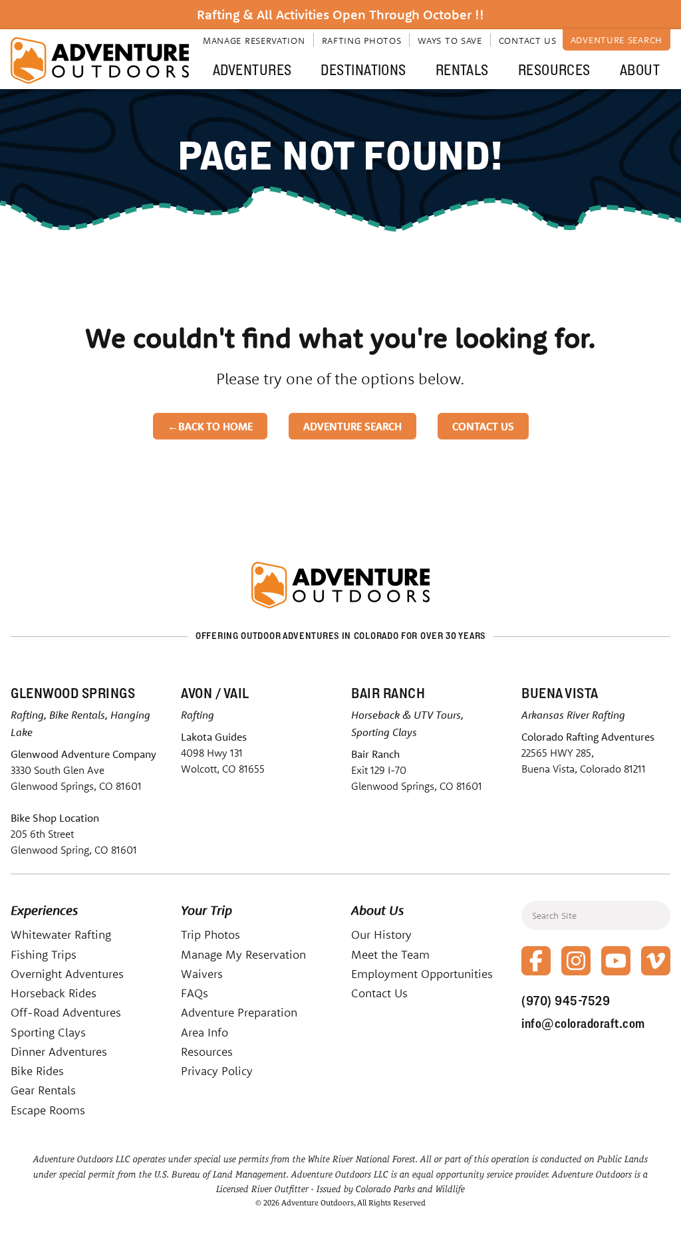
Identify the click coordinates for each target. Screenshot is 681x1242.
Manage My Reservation (243, 954)
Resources (554, 70)
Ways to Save (449, 41)
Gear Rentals (43, 1090)
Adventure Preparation (239, 1012)
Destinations (363, 70)
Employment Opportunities (422, 973)
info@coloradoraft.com (583, 1023)
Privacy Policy (217, 1070)
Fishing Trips (43, 954)
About (640, 70)
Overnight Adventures (67, 973)
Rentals (462, 70)
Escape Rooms (48, 1110)
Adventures (252, 70)
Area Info (204, 1032)
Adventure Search (616, 40)
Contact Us (528, 41)
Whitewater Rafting (61, 934)
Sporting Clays (48, 1032)
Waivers (202, 973)
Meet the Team (390, 954)
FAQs (194, 993)
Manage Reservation (254, 41)
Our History (381, 934)
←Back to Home (210, 426)
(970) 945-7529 (565, 1000)
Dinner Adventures (59, 1051)
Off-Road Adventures (66, 1012)
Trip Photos (210, 934)
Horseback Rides (53, 993)
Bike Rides (37, 1070)
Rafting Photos (362, 41)
